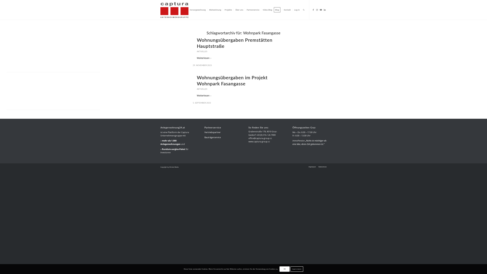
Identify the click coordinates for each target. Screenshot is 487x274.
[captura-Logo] (182, 10)
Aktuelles (202, 52)
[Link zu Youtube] (321, 10)
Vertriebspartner (212, 132)
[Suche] (303, 10)
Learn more (296, 269)
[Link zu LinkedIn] (325, 10)
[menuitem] (197, 10)
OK (285, 269)
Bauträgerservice (212, 137)
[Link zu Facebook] (313, 10)
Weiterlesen (203, 57)
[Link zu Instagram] (317, 10)
